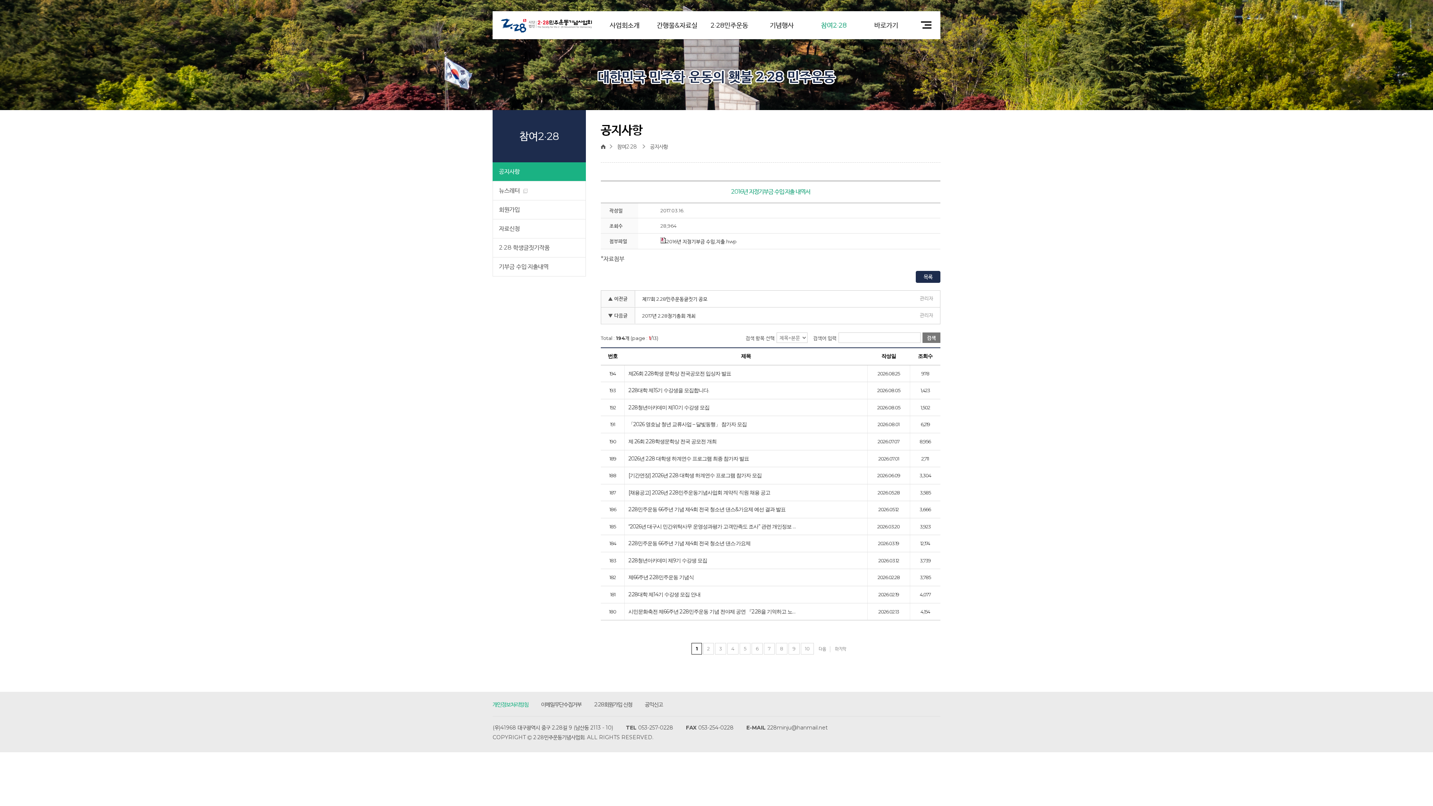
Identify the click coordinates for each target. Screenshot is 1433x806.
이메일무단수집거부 (561, 704)
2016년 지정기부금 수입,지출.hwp (701, 241)
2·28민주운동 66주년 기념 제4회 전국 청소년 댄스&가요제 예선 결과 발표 (707, 510)
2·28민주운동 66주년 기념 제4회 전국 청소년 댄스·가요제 (689, 544)
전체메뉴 (923, 25)
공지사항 (509, 171)
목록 (928, 277)
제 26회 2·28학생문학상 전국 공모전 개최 (672, 442)
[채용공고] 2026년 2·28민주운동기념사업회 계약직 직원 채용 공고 (699, 493)
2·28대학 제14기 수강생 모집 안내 (664, 595)
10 (807, 649)
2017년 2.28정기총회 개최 (669, 316)
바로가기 (886, 25)
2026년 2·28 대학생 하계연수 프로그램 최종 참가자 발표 (688, 459)
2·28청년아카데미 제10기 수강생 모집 (668, 408)
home (605, 146)
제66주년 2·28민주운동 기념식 (661, 578)
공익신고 (654, 704)
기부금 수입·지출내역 (524, 266)
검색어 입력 (825, 338)
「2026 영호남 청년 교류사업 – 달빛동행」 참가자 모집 (687, 425)
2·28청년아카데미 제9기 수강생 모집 (667, 561)
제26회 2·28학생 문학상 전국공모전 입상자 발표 (679, 374)
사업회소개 (625, 25)
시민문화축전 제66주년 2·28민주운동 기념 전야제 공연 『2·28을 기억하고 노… (711, 612)
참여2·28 (834, 25)
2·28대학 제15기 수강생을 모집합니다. (668, 391)
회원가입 (509, 209)
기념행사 (782, 25)
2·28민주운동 (729, 25)
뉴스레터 (510, 190)
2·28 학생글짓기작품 (524, 247)
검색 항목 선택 (760, 338)
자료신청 (509, 228)
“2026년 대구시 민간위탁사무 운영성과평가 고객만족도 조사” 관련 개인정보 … (712, 527)
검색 (931, 338)
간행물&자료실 (677, 25)
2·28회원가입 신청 (613, 704)
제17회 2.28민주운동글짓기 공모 (675, 299)
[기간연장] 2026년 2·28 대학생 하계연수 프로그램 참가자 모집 (695, 476)
